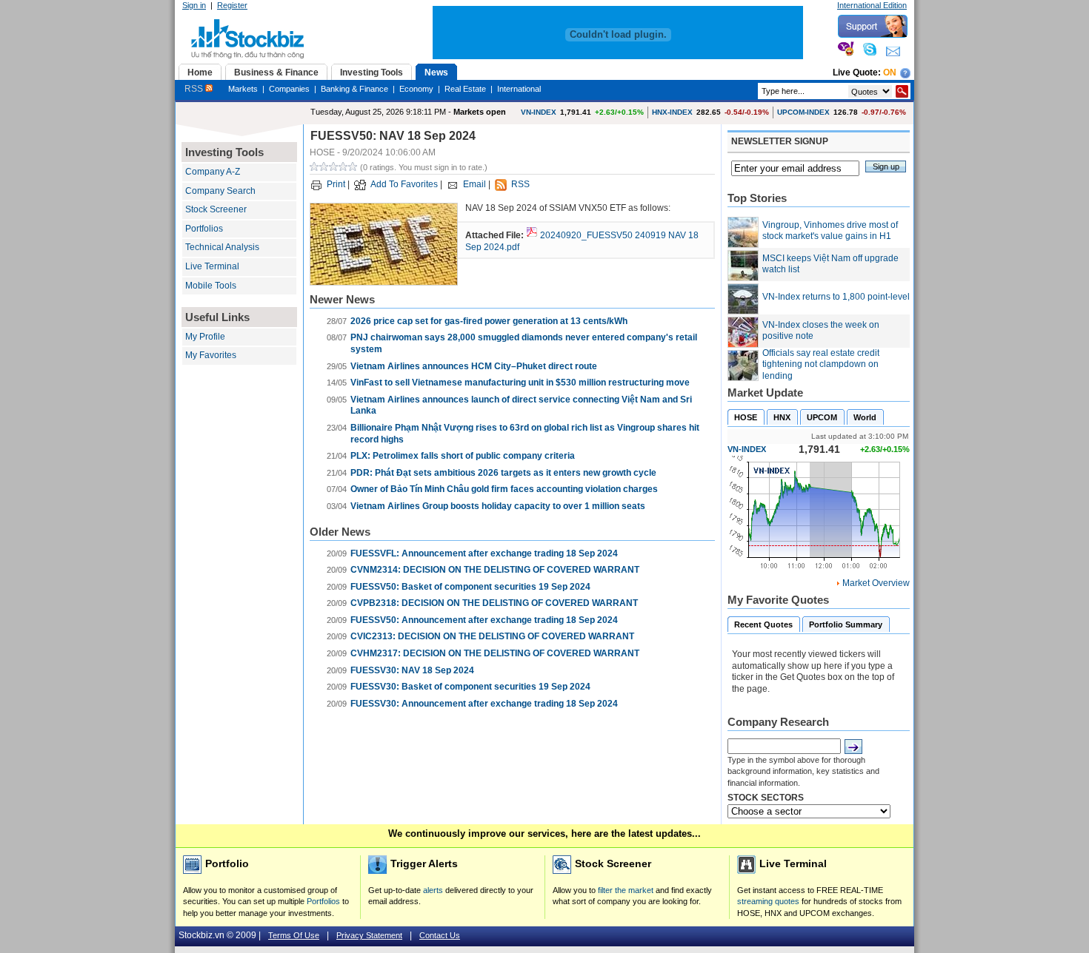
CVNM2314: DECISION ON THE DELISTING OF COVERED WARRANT (494, 570)
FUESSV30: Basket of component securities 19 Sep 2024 (470, 686)
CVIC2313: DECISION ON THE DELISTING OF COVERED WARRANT (492, 636)
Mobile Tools (210, 285)
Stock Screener (216, 209)
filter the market (625, 890)
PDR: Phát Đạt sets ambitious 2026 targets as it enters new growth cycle (503, 473)
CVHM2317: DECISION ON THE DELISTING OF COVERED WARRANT (494, 653)
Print (336, 184)
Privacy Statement (369, 935)
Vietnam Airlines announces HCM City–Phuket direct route (473, 366)
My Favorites (210, 355)
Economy (416, 88)
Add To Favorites (404, 184)
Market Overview (876, 583)
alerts (433, 890)
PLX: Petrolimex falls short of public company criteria (462, 456)
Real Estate (465, 88)
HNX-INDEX (672, 112)
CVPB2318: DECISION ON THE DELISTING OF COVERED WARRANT (494, 603)
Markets (243, 88)
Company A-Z (212, 171)
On (889, 72)
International (519, 88)
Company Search (220, 191)
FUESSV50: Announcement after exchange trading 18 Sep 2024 (484, 620)
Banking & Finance (354, 88)
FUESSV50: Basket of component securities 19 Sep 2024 (470, 587)
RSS (194, 89)
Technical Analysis (222, 247)
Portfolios (204, 228)
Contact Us (439, 935)
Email (474, 184)
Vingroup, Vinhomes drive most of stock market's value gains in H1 (830, 231)
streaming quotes (768, 901)
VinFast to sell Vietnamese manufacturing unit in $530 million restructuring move (520, 382)
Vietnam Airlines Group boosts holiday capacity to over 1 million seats (497, 506)
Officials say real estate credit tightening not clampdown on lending (820, 364)
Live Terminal (212, 266)
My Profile (205, 336)
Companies (289, 88)
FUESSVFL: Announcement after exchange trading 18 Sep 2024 (484, 553)
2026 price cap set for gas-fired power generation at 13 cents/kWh (488, 321)
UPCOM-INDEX (803, 112)
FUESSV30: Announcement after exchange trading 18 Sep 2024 (484, 703)
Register (232, 5)
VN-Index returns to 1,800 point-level (836, 297)
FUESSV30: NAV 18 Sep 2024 (412, 670)
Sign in (194, 5)
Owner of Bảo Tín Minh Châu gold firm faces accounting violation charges (504, 489)
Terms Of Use (293, 935)
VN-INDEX (538, 112)
